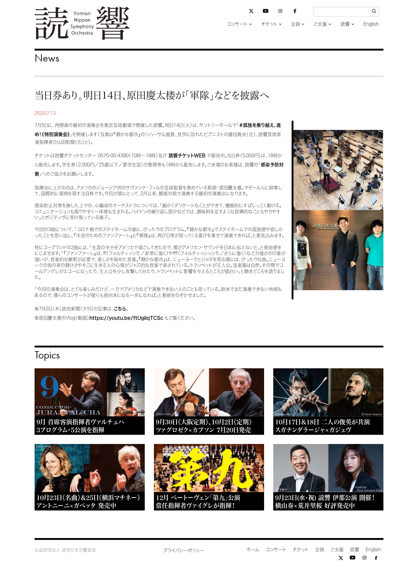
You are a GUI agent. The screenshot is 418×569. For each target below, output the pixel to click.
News (47, 58)
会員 (295, 24)
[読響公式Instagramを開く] (280, 12)
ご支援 (320, 24)
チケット (269, 24)
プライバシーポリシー (183, 550)
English (371, 24)
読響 (345, 24)
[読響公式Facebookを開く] (295, 12)
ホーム (253, 549)
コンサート (237, 24)
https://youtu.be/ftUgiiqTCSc (126, 318)
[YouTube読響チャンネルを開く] (265, 12)
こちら (120, 308)
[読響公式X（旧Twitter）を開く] (251, 11)
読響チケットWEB (188, 155)
